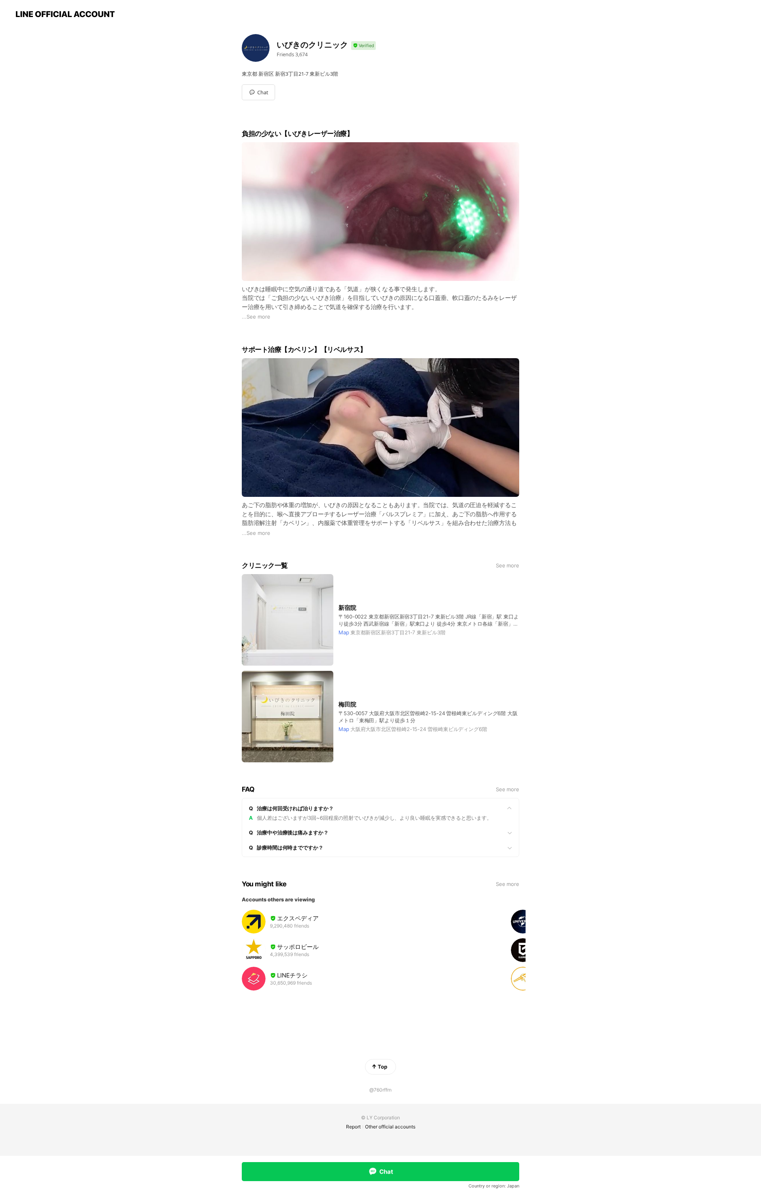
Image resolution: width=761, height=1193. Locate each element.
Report (353, 1127)
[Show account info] (363, 45)
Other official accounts (390, 1127)
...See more (256, 316)
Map (343, 632)
